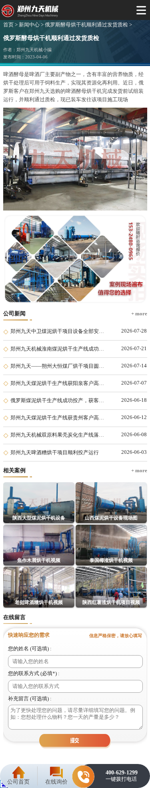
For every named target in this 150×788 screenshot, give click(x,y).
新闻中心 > (31, 25)
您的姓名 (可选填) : (30, 649)
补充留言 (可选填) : (30, 699)
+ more (139, 314)
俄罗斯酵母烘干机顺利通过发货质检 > (88, 25)
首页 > (10, 25)
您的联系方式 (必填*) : (34, 673)
